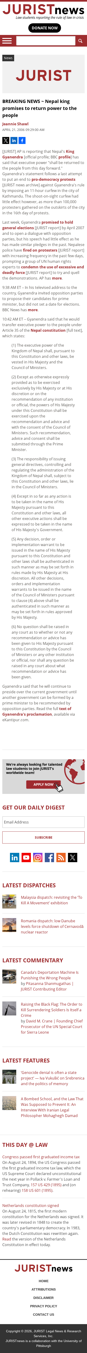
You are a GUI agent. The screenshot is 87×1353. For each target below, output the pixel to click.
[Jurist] (43, 12)
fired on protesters (40, 250)
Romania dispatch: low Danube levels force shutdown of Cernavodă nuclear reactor (52, 926)
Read (6, 1239)
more (57, 278)
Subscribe (43, 837)
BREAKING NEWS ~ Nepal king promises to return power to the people (39, 108)
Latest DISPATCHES (29, 885)
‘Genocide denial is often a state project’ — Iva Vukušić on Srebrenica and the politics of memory (52, 1078)
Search (80, 40)
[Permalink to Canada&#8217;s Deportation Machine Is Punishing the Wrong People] (9, 977)
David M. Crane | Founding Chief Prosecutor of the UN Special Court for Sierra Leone (52, 1026)
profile (64, 157)
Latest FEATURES (26, 1060)
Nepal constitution (48, 330)
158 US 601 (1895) (37, 1190)
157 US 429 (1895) (46, 1184)
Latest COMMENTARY (32, 960)
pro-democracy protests (53, 179)
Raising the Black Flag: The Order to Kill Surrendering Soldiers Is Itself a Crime (51, 1010)
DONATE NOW (45, 28)
